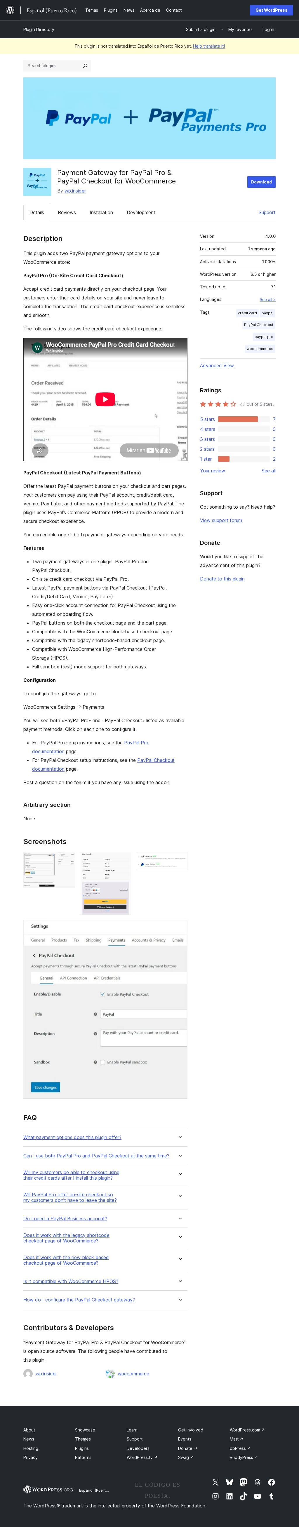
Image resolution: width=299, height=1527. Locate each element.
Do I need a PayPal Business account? (65, 1218)
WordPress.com (247, 1429)
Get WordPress (271, 10)
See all (269, 471)
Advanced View (217, 365)
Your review (212, 471)
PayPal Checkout (258, 325)
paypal (267, 313)
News (28, 1438)
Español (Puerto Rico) (98, 1490)
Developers (138, 1448)
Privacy (30, 1457)
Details (36, 212)
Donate (187, 1448)
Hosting (30, 1448)
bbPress (240, 1448)
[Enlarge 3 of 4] (179, 860)
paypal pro (264, 336)
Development (141, 212)
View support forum (221, 520)
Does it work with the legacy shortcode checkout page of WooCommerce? (66, 1238)
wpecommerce (133, 1374)
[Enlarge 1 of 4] (67, 860)
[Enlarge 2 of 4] (123, 860)
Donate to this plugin (222, 579)
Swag (186, 1457)
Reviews (67, 212)
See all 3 (268, 299)
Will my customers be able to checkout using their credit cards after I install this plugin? (71, 1175)
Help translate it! (209, 46)
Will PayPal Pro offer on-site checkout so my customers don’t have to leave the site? (70, 1197)
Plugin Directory (38, 29)
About (29, 1429)
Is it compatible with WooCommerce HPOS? (70, 1281)
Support (267, 212)
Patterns (83, 1457)
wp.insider (75, 191)
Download (261, 181)
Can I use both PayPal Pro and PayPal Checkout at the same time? (96, 1156)
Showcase (85, 1429)
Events (184, 1438)
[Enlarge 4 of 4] (179, 927)
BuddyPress (244, 1457)
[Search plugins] (85, 66)
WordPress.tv (142, 1457)
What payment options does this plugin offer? (72, 1137)
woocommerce (260, 348)
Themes (83, 1438)
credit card (247, 313)
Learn (132, 1429)
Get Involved (190, 1429)
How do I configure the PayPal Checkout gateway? (79, 1300)
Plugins (82, 1448)
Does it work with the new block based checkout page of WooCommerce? (66, 1260)
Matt (237, 1438)
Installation (101, 212)
